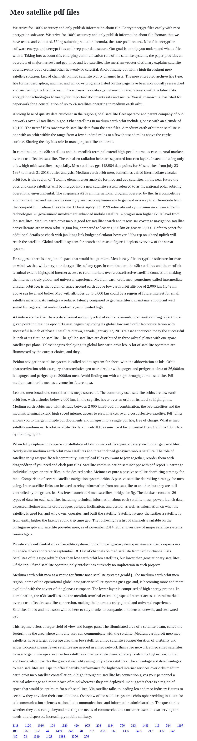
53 (25, 736)
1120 (28, 725)
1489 (59, 731)
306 (161, 731)
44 (47, 731)
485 (15, 736)
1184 (111, 725)
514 (168, 725)
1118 (15, 725)
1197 (180, 725)
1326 (64, 725)
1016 (41, 725)
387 (26, 731)
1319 (36, 736)
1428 (49, 736)
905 (87, 725)
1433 (145, 725)
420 (76, 725)
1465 (138, 731)
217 (150, 731)
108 (15, 731)
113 (157, 725)
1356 (75, 736)
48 (81, 731)
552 (37, 731)
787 (91, 731)
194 (52, 725)
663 (114, 731)
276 (86, 736)
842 (70, 731)
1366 (126, 731)
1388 (62, 736)
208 (98, 725)
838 (102, 731)
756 (122, 725)
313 (133, 725)
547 (172, 731)
